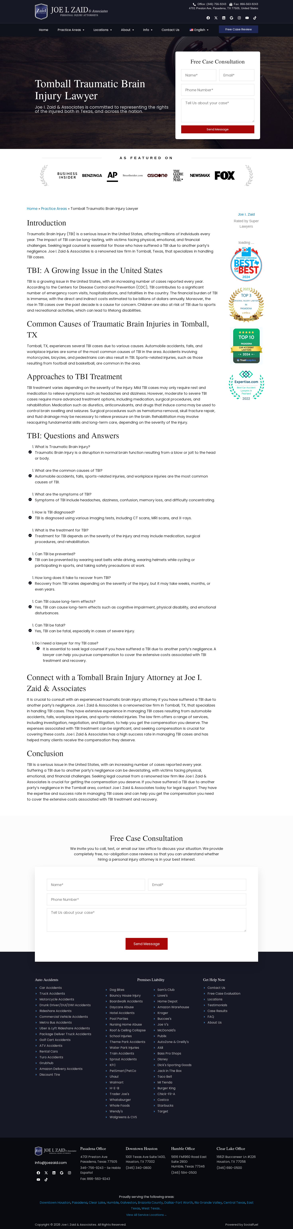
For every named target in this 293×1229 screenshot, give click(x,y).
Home (43, 30)
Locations (100, 30)
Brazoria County (150, 1202)
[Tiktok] (254, 17)
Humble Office (183, 1148)
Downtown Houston (141, 1148)
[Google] (231, 17)
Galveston (128, 1202)
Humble (113, 1202)
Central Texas (234, 1202)
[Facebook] (208, 17)
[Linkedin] (223, 17)
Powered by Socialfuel (241, 1224)
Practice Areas (69, 30)
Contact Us (170, 30)
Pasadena (79, 1202)
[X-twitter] (215, 17)
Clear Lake (97, 1202)
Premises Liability (151, 979)
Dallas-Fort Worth (178, 1202)
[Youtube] (247, 17)
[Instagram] (239, 17)
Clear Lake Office (231, 1148)
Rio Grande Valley (208, 1202)
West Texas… (151, 1208)
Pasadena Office (93, 1148)
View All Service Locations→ (146, 1215)
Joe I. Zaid (246, 214)
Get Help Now (214, 979)
